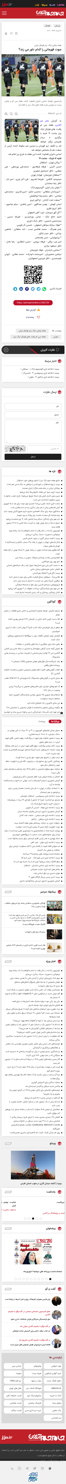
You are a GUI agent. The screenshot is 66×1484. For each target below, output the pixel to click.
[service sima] (44, 5)
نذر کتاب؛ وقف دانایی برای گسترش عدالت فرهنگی (31, 1331)
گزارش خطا (31, 310)
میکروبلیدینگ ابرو (34, 1395)
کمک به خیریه (55, 1395)
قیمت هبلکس (15, 1403)
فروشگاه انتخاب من (33, 1388)
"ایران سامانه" (46, 1461)
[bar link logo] (7, 5)
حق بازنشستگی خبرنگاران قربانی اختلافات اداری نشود (30, 1319)
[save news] (16, 33)
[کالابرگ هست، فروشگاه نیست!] (53, 920)
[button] (41, 1218)
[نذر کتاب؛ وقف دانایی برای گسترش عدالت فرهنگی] (56, 1330)
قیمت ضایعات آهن (13, 1395)
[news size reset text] (11, 114)
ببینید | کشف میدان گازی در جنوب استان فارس (41, 1183)
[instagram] (21, 1469)
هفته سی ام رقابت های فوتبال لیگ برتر (29, 337)
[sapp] (51, 1469)
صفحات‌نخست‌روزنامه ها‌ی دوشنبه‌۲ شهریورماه (42, 1271)
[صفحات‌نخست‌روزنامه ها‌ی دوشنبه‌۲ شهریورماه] (33, 1251)
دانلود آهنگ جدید (54, 1381)
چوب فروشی (56, 1366)
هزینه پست (36, 1373)
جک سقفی (56, 1410)
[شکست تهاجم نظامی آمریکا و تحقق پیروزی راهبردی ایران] (52, 1206)
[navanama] (60, 5)
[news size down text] (16, 114)
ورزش (57, 25)
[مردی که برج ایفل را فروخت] (53, 934)
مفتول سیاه (56, 1403)
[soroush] (15, 289)
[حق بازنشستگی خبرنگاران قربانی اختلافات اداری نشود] (56, 1315)
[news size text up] (6, 114)
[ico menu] (5, 13)
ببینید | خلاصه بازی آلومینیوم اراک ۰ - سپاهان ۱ (40, 369)
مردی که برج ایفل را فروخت (35, 932)
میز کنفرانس (56, 1418)
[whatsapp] (44, 289)
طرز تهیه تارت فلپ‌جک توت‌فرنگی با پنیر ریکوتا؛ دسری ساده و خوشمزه (32, 712)
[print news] (6, 34)
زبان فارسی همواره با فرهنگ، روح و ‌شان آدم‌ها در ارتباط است (27, 1299)
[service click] (37, 5)
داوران (55, 337)
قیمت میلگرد (16, 1410)
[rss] (14, 1469)
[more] (8, 892)
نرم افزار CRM (15, 1381)
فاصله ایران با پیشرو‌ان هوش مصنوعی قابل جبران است (30, 1344)
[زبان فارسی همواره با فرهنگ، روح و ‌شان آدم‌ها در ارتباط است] (56, 1301)
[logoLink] (50, 13)
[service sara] (52, 5)
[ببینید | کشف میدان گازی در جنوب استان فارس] (33, 1165)
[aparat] (44, 1469)
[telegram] (39, 289)
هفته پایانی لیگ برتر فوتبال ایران (32, 331)
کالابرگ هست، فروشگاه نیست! (34, 924)
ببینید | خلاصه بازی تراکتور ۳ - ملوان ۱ (43, 377)
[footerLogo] (43, 1437)
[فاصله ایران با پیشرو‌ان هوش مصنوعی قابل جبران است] (56, 1343)
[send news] (11, 33)
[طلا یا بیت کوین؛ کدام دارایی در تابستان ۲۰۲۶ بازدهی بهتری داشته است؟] (53, 948)
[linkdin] (21, 289)
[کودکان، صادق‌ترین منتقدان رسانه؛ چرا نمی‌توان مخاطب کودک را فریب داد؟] (53, 906)
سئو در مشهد (36, 1381)
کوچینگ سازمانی (34, 1403)
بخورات (18, 1373)
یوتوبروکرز (37, 1366)
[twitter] (33, 289)
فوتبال (47, 25)
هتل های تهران (15, 1388)
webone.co (56, 1388)
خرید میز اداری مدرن (33, 1410)
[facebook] (27, 289)
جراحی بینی (16, 1366)
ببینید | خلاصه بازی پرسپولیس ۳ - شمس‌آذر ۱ (40, 373)
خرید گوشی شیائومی (53, 1373)
